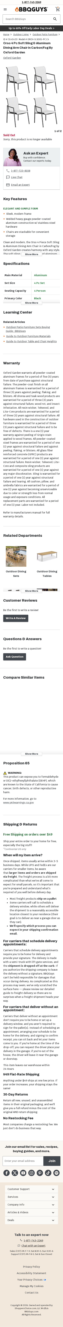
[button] (31, 1189)
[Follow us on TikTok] (48, 1173)
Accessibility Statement (31, 1273)
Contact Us (31, 1292)
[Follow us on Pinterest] (40, 1173)
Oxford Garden (12, 58)
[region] (31, 99)
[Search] (55, 19)
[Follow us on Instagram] (31, 1173)
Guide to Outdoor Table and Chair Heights (31, 341)
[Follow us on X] (15, 1173)
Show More (31, 254)
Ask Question (14, 656)
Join (51, 1161)
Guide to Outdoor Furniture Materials (28, 336)
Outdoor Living (21, 34)
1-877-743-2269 (31, 2)
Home (6, 34)
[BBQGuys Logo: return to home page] (31, 9)
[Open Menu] (5, 9)
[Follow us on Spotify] (56, 1173)
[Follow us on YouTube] (23, 1173)
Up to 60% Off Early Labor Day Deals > (31, 28)
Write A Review (16, 618)
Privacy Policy (31, 1266)
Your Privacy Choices (29, 1279)
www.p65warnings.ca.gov (18, 802)
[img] (31, 96)
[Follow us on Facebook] (6, 1173)
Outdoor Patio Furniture (45, 34)
